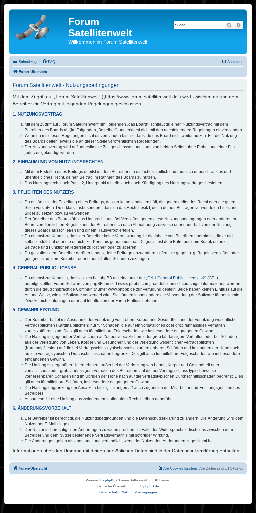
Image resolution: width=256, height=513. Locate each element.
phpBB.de (151, 486)
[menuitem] (48, 62)
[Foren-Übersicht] (39, 26)
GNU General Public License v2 (176, 278)
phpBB (110, 480)
